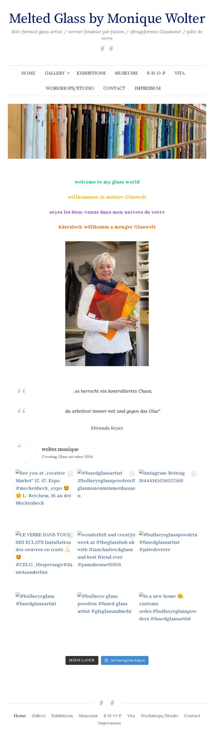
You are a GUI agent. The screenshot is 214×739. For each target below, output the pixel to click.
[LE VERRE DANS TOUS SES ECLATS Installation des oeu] (45, 560)
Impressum (148, 88)
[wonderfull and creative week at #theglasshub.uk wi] (107, 560)
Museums (126, 73)
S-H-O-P (156, 73)
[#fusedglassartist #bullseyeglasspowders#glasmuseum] (107, 498)
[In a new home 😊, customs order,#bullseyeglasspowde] (168, 622)
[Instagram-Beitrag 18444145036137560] (168, 498)
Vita (180, 73)
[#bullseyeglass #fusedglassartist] (45, 622)
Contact (114, 88)
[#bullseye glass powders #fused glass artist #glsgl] (107, 622)
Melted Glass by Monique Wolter (107, 19)
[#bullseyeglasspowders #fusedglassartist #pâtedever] (168, 560)
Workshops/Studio (70, 88)
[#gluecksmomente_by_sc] (107, 303)
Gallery (55, 73)
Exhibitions (91, 73)
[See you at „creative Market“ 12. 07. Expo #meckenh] (45, 498)
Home (28, 73)
